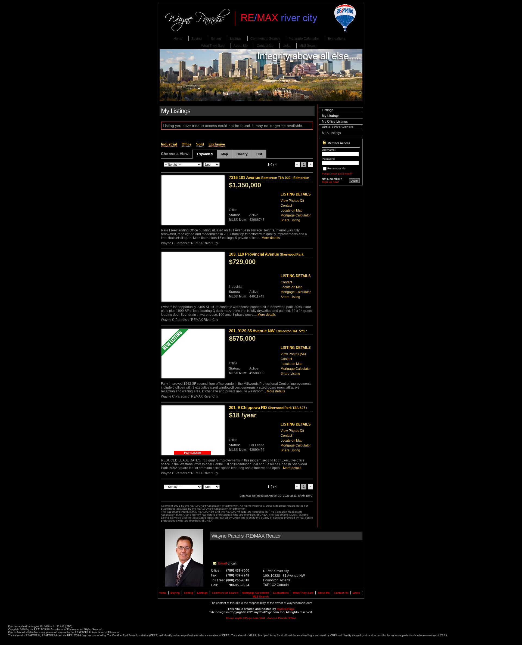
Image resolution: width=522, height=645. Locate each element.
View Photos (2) (292, 201)
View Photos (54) (293, 354)
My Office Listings (335, 121)
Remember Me (336, 168)
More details (271, 238)
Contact (286, 205)
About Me (241, 46)
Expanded (205, 154)
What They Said (213, 46)
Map (224, 154)
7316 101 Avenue (269, 177)
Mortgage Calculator (304, 39)
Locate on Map (292, 210)
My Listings (331, 116)
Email (222, 563)
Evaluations (336, 39)
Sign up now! (330, 181)
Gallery (242, 154)
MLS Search (308, 46)
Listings (235, 39)
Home (177, 39)
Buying (196, 39)
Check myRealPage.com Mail (245, 617)
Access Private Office (281, 617)
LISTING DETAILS (296, 194)
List (259, 154)
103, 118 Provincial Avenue (266, 256)
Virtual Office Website (337, 127)
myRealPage (285, 608)
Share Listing (290, 220)
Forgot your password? (337, 173)
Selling (216, 39)
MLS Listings (331, 133)
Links (286, 46)
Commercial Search (265, 39)
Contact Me (265, 46)
